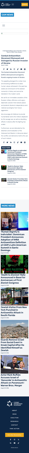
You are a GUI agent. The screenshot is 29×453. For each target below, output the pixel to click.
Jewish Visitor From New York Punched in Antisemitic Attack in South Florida (17, 180)
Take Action (14, 428)
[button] (4, 25)
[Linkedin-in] (10, 443)
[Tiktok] (18, 443)
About (14, 410)
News (15, 414)
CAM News (7, 14)
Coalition (14, 417)
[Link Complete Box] (14, 233)
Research (14, 421)
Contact (14, 425)
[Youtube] (14, 443)
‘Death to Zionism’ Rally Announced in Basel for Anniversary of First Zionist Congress (16, 168)
